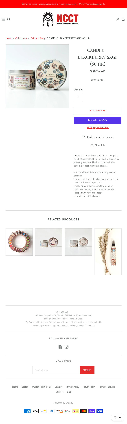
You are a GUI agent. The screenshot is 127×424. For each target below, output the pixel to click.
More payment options (98, 127)
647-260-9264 (63, 312)
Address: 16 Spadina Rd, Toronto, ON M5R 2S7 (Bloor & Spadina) (63, 315)
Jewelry (58, 386)
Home (9, 38)
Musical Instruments (41, 386)
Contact (59, 391)
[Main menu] (3, 19)
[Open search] (8, 19)
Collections (21, 38)
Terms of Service (107, 386)
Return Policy (89, 386)
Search (25, 386)
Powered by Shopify (63, 403)
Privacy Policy (72, 386)
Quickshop (12, 262)
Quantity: (78, 89)
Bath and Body (38, 38)
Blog (69, 391)
